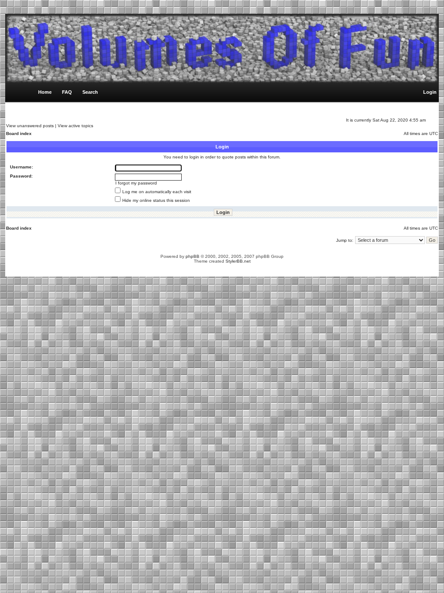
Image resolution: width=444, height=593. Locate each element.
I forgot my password (136, 183)
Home (45, 92)
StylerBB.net (238, 261)
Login (430, 92)
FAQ (67, 92)
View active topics (75, 125)
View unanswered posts (30, 125)
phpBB (192, 256)
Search (90, 92)
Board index (19, 133)
